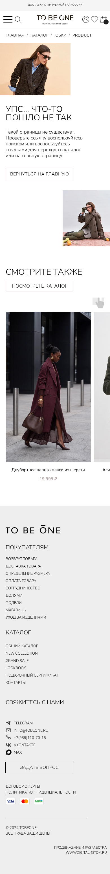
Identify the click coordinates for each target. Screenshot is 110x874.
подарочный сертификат (32, 675)
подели (14, 602)
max (18, 752)
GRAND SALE (17, 660)
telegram (23, 723)
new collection (22, 653)
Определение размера (28, 573)
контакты (16, 682)
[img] (94, 19)
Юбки (60, 35)
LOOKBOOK (16, 668)
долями (14, 595)
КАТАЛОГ (18, 632)
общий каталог (22, 646)
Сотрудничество (23, 588)
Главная (15, 35)
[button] (8, 19)
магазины (16, 610)
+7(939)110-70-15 (30, 737)
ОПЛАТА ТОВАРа (21, 581)
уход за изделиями (26, 617)
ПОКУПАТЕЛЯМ (27, 547)
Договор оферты (23, 786)
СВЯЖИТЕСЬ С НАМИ (35, 702)
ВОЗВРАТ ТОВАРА (22, 559)
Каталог (39, 35)
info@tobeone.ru (31, 730)
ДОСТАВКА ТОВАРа (23, 566)
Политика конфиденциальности (41, 792)
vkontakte (24, 745)
